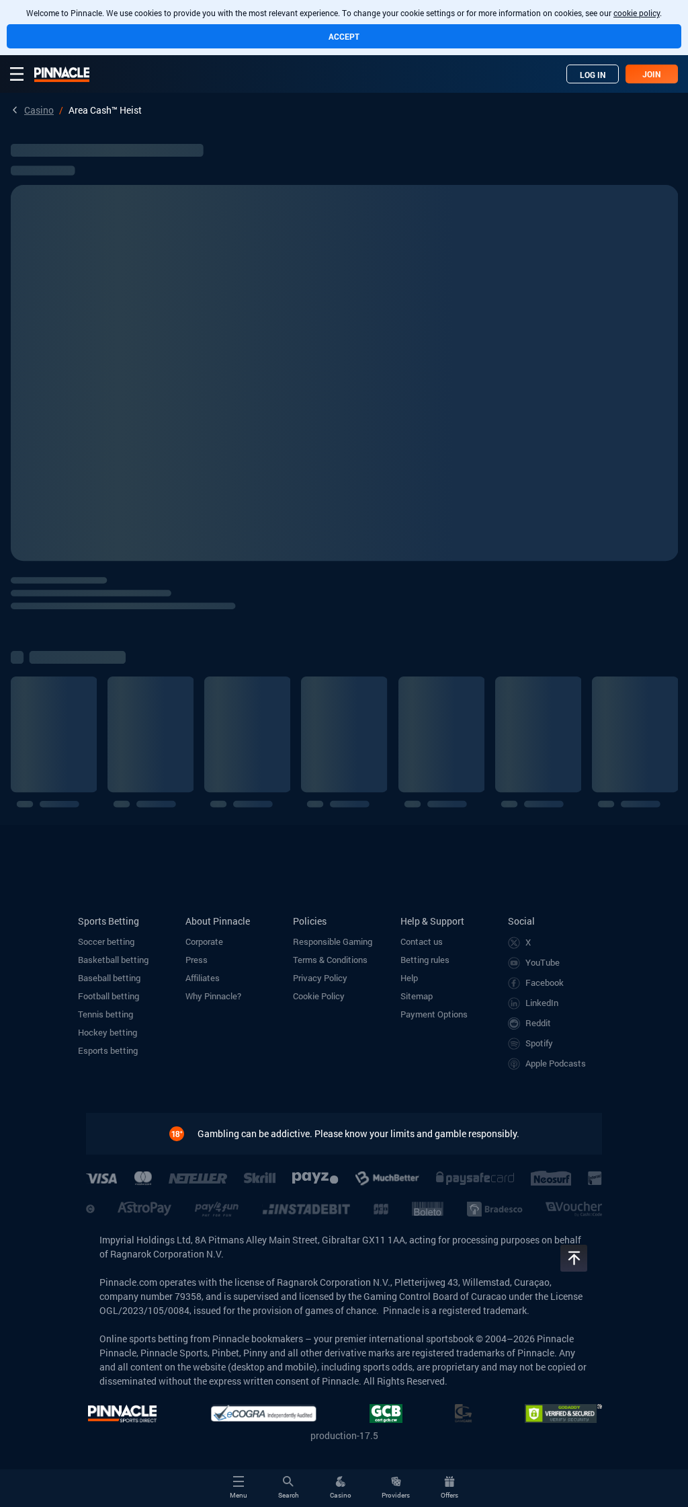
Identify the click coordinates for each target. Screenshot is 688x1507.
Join (651, 74)
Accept (344, 36)
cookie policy (636, 12)
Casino (39, 110)
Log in (593, 74)
